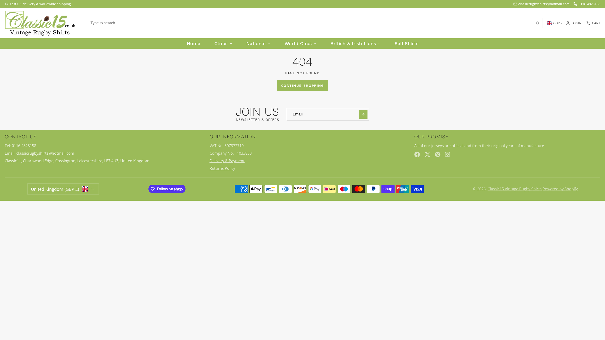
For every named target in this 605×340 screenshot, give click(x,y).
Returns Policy (222, 168)
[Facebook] (417, 154)
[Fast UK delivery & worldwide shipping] (38, 4)
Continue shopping (302, 85)
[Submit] (363, 114)
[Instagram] (448, 154)
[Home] (40, 23)
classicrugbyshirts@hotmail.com (544, 4)
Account (574, 23)
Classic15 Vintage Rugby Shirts (515, 188)
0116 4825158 (589, 4)
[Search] (538, 23)
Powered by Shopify (560, 188)
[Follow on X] (427, 154)
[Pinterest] (438, 154)
